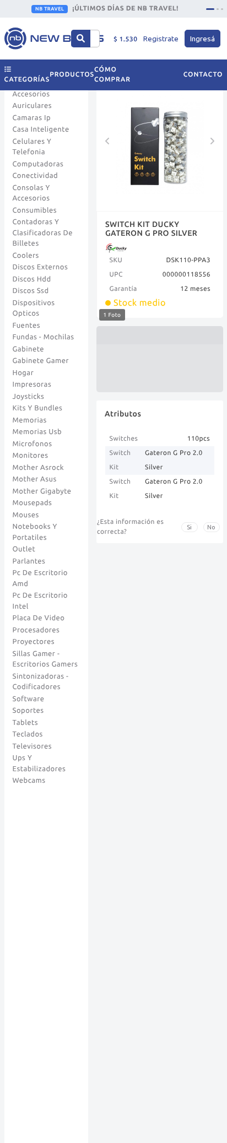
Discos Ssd (31, 291)
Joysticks (29, 396)
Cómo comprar (112, 74)
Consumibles (35, 210)
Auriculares (32, 106)
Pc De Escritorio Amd (40, 578)
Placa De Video (39, 618)
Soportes (28, 710)
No (211, 527)
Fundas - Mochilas (43, 337)
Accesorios (31, 94)
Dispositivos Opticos (34, 308)
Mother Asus (35, 479)
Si (189, 527)
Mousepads (32, 503)
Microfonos (32, 444)
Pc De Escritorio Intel (40, 601)
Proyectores (34, 642)
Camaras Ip (32, 118)
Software (29, 699)
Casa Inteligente (41, 129)
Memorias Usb (37, 432)
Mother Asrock (38, 468)
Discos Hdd (32, 279)
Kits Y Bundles (38, 408)
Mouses (26, 515)
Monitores (30, 455)
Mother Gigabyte (42, 491)
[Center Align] (80, 38)
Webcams (29, 780)
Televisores (32, 746)
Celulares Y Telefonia (32, 147)
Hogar (23, 373)
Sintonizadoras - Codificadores (41, 682)
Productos (72, 74)
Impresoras (32, 384)
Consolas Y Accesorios (31, 193)
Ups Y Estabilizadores (39, 763)
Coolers (26, 255)
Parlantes (29, 561)
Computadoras (38, 164)
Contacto (203, 74)
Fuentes (27, 325)
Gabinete (29, 349)
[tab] (210, 9)
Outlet (24, 549)
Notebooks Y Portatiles (35, 532)
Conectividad (35, 176)
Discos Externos (40, 267)
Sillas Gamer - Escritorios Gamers (45, 659)
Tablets (26, 723)
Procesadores (36, 630)
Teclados (28, 734)
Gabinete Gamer (41, 361)
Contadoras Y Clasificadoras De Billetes (43, 232)
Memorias (30, 420)
